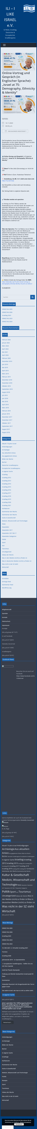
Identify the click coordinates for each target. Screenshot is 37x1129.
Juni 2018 (5, 398)
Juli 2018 (4, 395)
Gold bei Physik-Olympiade (11, 970)
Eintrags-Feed (6, 581)
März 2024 (5, 346)
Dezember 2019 (7, 361)
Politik (4, 539)
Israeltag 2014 (6, 484)
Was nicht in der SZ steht (10, 564)
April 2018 (5, 404)
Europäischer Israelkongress (11, 468)
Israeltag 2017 (6, 493)
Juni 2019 (5, 364)
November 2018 (7, 383)
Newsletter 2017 (7, 530)
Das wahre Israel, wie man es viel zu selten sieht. (17, 990)
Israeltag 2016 (6, 490)
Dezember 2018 (7, 380)
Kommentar (6, 980)
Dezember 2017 (7, 417)
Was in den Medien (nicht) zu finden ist (14, 558)
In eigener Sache (7, 471)
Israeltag (5, 474)
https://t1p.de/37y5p (8, 181)
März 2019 (5, 374)
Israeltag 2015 (6, 487)
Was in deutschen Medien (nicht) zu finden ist (16, 561)
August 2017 (6, 429)
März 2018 (5, 408)
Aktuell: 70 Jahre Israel (9, 443)
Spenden (5, 613)
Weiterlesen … (7, 1022)
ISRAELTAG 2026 (7, 312)
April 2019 (5, 370)
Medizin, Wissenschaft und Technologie (14, 521)
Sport (4, 542)
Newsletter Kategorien (9, 536)
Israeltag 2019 (6, 499)
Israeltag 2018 (6, 496)
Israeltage (5, 1057)
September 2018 (7, 389)
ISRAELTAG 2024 (7, 321)
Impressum (5, 625)
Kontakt (4, 617)
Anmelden (5, 578)
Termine (4, 952)
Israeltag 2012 (6, 477)
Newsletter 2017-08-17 (9, 533)
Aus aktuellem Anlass (9, 453)
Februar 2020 (6, 358)
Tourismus (5, 549)
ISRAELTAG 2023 (7, 318)
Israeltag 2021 (6, 505)
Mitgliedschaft (6, 609)
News (4, 524)
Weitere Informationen (25, 1122)
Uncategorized (6, 552)
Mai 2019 (5, 367)
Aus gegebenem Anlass (9, 456)
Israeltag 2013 (6, 481)
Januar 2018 (6, 414)
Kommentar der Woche (9, 511)
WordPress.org (6, 588)
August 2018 (6, 392)
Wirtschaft (5, 567)
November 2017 (7, 420)
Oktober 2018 (6, 386)
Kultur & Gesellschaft (9, 518)
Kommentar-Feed (7, 585)
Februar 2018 (6, 411)
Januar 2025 (6, 343)
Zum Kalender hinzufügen (16, 131)
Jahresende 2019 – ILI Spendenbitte (13, 960)
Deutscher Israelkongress (10, 465)
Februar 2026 (6, 340)
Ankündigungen (7, 447)
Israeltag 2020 (6, 502)
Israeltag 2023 (6, 315)
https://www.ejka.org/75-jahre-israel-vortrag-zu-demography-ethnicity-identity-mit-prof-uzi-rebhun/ (17, 283)
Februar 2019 (6, 377)
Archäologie (6, 450)
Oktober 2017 (6, 423)
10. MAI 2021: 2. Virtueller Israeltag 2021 (15, 948)
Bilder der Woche (7, 459)
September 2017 (7, 426)
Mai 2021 (5, 352)
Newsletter (5, 527)
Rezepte (4, 1080)
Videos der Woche (7, 555)
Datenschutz (6, 621)
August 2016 (6, 432)
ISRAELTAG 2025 (7, 309)
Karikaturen (6, 508)
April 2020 (5, 355)
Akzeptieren (19, 1124)
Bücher (4, 462)
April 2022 (5, 349)
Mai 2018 (5, 401)
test (3, 545)
